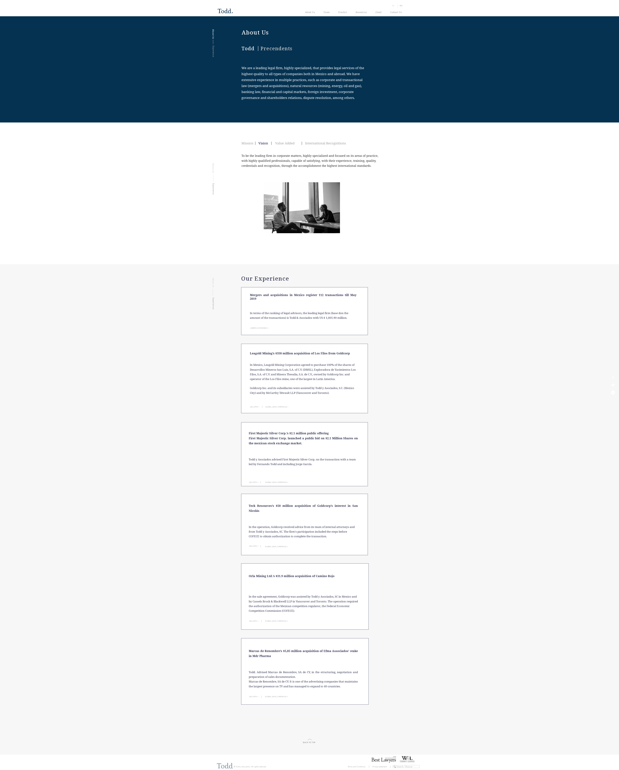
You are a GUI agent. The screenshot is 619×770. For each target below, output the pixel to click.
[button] (304, 454)
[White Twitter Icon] (613, 385)
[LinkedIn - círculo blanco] (613, 392)
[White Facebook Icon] (613, 378)
